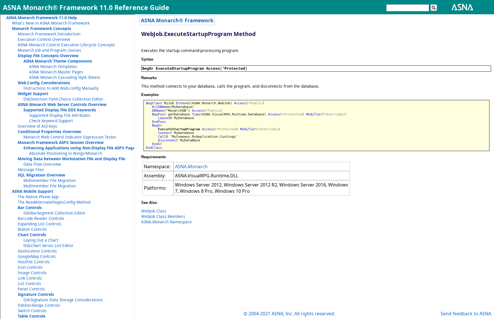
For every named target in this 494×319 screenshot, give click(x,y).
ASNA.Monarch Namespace (166, 221)
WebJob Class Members (163, 216)
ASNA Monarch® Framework (177, 20)
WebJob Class (153, 211)
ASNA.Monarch (191, 166)
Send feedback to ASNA (466, 313)
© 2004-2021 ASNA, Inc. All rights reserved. (289, 313)
